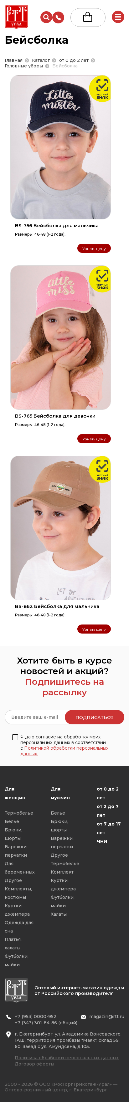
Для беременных (20, 868)
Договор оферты (34, 1064)
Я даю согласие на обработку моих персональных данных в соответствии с (64, 745)
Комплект (62, 872)
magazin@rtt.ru (106, 1016)
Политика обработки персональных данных (67, 1057)
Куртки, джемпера (17, 910)
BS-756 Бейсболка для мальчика (57, 225)
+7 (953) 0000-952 (35, 1016)
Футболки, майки (16, 960)
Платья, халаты (13, 944)
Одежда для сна (19, 927)
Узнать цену (94, 248)
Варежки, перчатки (16, 851)
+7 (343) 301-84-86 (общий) (46, 1023)
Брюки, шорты (13, 834)
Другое (13, 880)
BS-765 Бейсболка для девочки (55, 416)
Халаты (59, 914)
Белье (12, 821)
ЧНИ (102, 841)
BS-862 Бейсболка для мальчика (57, 606)
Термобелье (19, 813)
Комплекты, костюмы (18, 893)
